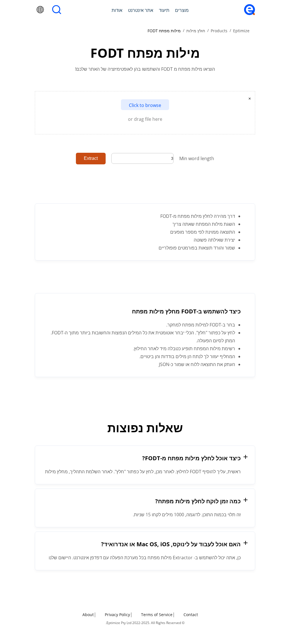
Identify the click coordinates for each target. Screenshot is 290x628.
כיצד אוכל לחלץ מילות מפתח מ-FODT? (191, 458)
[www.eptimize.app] (249, 13)
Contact (191, 614)
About (88, 614)
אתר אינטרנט (140, 10)
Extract (91, 158)
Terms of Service (156, 614)
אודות (117, 10)
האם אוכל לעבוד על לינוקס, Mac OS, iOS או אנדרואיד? (171, 544)
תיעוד (164, 10)
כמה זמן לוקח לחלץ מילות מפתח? (198, 501)
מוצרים (182, 10)
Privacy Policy (117, 614)
